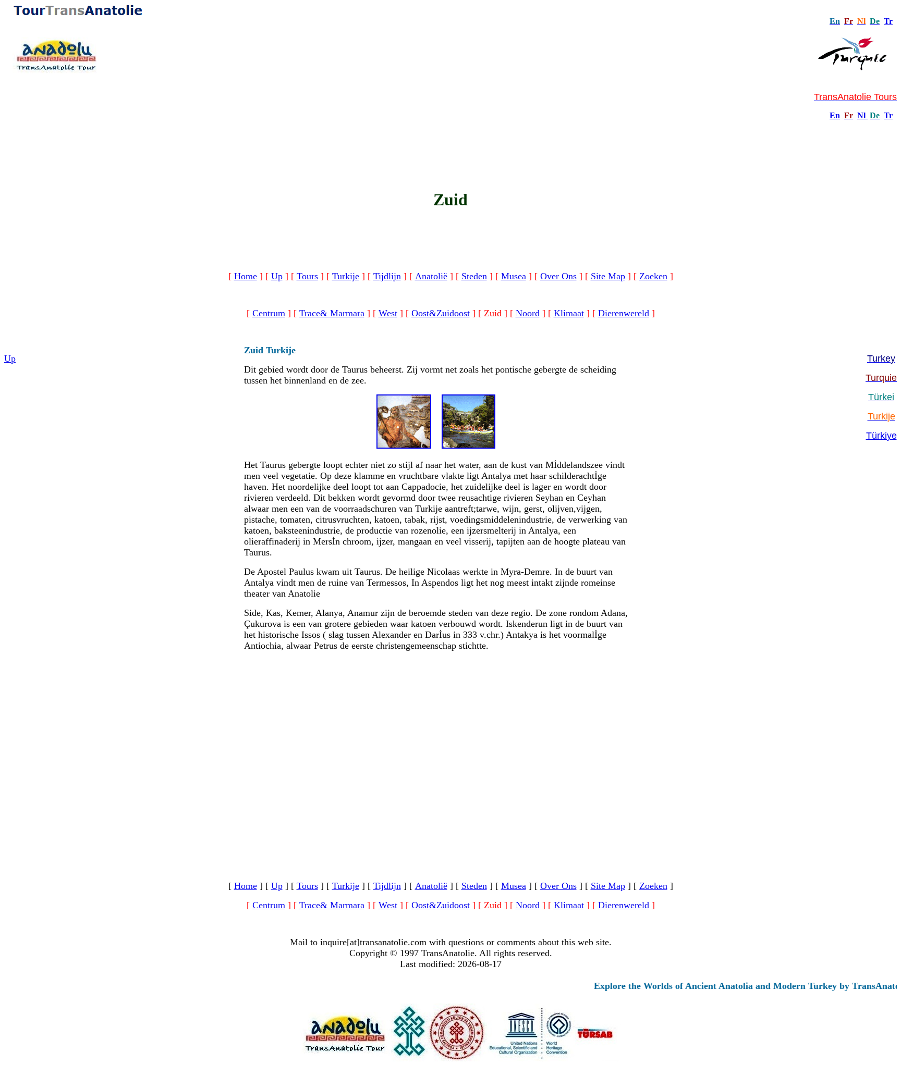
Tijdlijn (387, 276)
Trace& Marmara (331, 313)
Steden (474, 276)
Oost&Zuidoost (440, 313)
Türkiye (881, 435)
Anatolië (431, 276)
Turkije (345, 276)
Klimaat (569, 313)
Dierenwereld (623, 313)
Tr (888, 21)
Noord (528, 313)
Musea (513, 276)
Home (245, 276)
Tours (307, 276)
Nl (861, 115)
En (835, 115)
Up (277, 276)
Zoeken (653, 276)
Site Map (608, 276)
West (388, 313)
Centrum (268, 313)
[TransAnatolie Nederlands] (867, 115)
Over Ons (558, 276)
